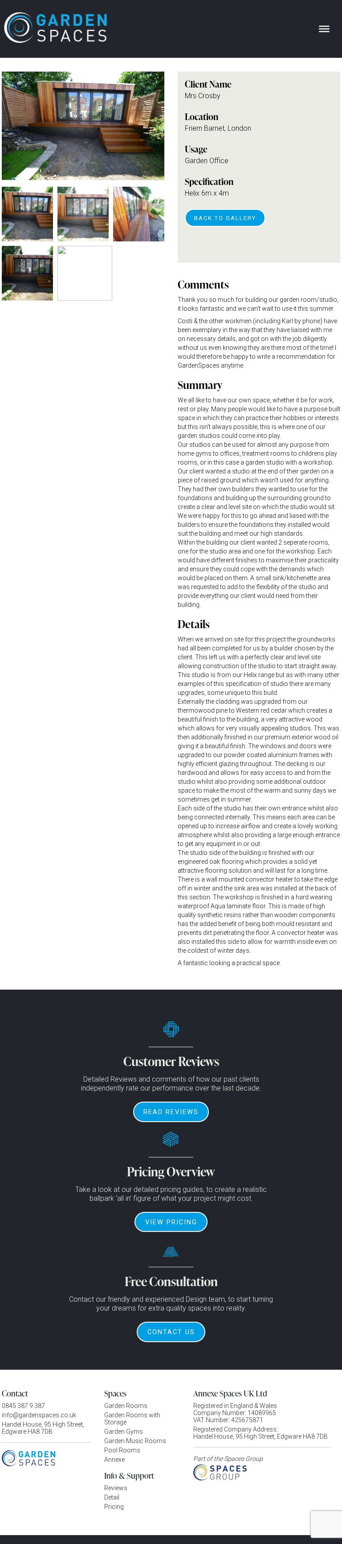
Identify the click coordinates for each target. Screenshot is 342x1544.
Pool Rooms (122, 1450)
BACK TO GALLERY (225, 218)
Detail (111, 1497)
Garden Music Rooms (135, 1440)
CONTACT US (171, 1332)
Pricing (114, 1506)
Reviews (115, 1488)
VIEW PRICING (171, 1222)
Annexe (114, 1459)
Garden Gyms (123, 1431)
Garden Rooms (125, 1405)
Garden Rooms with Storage (132, 1419)
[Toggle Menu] (324, 29)
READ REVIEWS (171, 1112)
